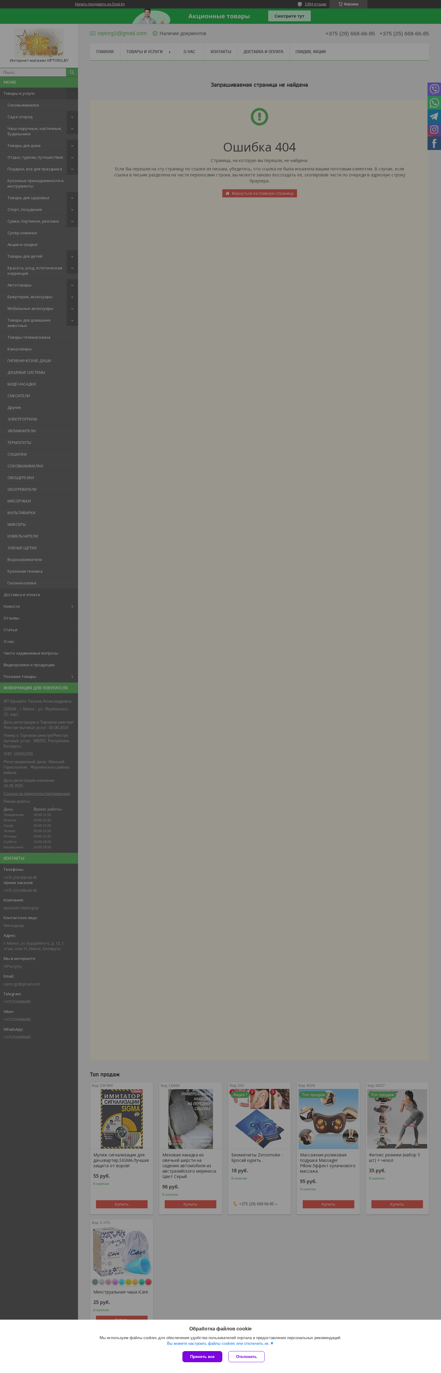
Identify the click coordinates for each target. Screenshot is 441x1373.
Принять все (202, 1356)
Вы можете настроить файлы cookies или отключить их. (218, 1343)
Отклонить (246, 1356)
